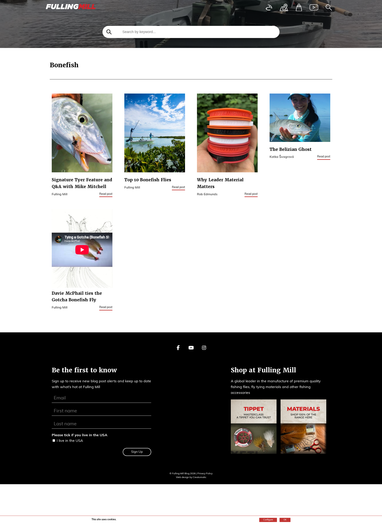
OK (285, 520)
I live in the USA (70, 441)
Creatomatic (199, 477)
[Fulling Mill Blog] (71, 7)
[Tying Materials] (303, 427)
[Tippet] (254, 427)
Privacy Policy (204, 473)
